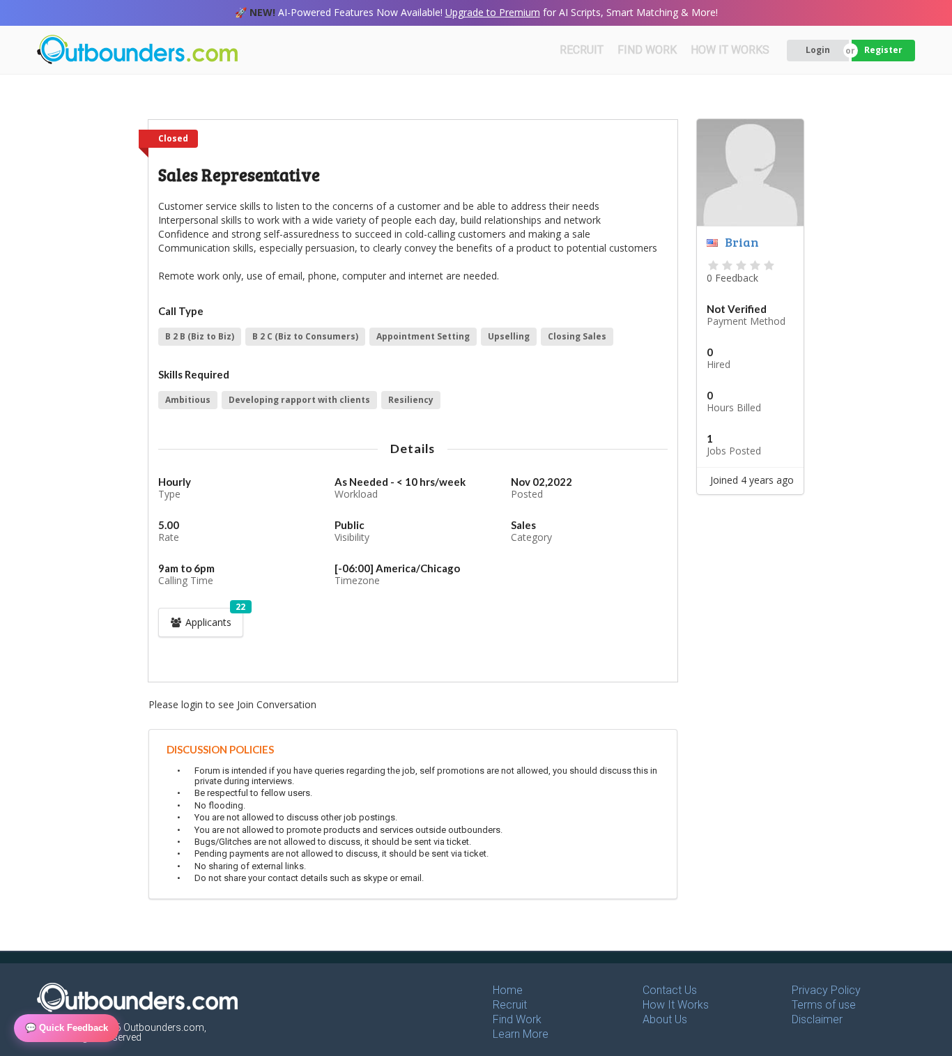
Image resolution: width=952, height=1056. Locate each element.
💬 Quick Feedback (66, 1028)
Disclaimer (817, 1019)
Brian (742, 242)
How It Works (676, 1004)
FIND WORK (647, 49)
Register (883, 50)
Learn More (520, 1034)
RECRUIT (582, 49)
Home (508, 990)
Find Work (517, 1019)
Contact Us (670, 990)
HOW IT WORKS (730, 49)
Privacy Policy (826, 990)
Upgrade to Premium (492, 12)
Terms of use (824, 1004)
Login (817, 50)
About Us (665, 1019)
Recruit (510, 1004)
